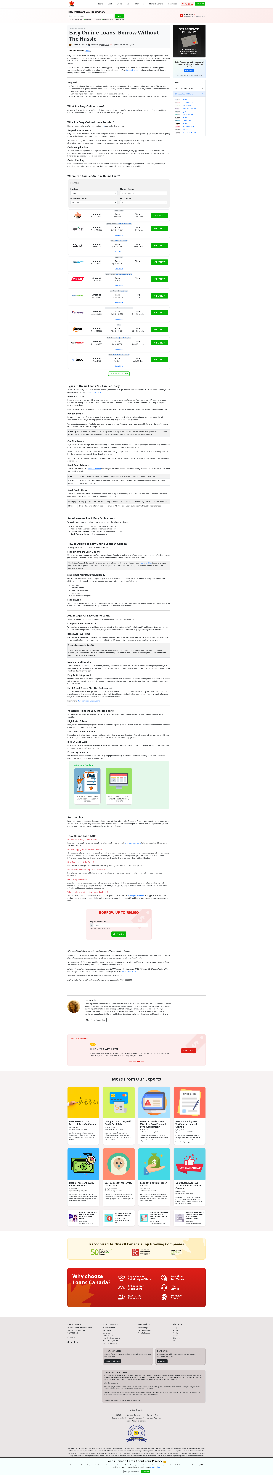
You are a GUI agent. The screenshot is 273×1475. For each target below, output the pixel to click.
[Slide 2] (134, 1061)
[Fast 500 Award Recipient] (176, 1252)
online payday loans (133, 843)
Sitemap (176, 1338)
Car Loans (107, 1333)
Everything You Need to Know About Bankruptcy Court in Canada (159, 1215)
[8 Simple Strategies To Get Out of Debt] (108, 1218)
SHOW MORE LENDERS (119, 373)
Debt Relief (107, 1330)
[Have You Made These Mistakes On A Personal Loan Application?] (154, 1102)
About (175, 1330)
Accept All (145, 1472)
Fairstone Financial (190, 108)
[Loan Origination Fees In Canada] (154, 1164)
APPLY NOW (200, 4)
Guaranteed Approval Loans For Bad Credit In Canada (188, 1185)
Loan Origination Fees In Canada (153, 1184)
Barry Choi (105, 45)
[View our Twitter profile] (71, 1342)
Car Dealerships (144, 1330)
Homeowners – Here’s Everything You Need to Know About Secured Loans (194, 1215)
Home (71, 28)
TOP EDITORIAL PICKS (184, 88)
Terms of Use (152, 1415)
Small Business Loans (111, 1338)
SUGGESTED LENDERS (184, 94)
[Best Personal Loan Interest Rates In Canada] (83, 1102)
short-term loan (94, 468)
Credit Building (109, 1335)
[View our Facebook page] (74, 1342)
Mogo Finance (188, 126)
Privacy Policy (139, 1415)
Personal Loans (109, 1328)
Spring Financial (189, 132)
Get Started (189, 71)
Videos (175, 1335)
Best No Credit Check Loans (89, 701)
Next (119, 16)
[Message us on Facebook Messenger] (68, 1342)
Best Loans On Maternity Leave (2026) (118, 1184)
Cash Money (188, 102)
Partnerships (143, 1328)
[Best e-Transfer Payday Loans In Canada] (83, 1164)
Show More (119, 235)
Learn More (162, 1361)
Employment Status (78, 198)
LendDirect (187, 120)
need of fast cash (94, 392)
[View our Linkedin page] (77, 1342)
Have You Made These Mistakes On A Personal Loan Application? (153, 1124)
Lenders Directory (110, 1343)
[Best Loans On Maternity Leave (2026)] (119, 1164)
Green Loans (188, 114)
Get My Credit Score (112, 1361)
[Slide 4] (142, 1061)
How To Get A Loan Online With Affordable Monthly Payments (118, 799)
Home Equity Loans (110, 1340)
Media (175, 1333)
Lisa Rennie (83, 45)
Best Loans (81, 28)
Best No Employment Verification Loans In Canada (186, 1124)
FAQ (174, 1340)
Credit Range (125, 198)
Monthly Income (127, 189)
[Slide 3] (138, 1061)
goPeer (186, 111)
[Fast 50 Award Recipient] (101, 1252)
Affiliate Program (145, 1333)
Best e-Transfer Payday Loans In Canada (81, 1184)
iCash (185, 117)
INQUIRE (159, 215)
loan (103, 126)
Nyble (185, 129)
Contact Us (71, 1337)
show (88, 51)
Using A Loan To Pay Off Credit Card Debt (118, 1123)
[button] (101, 4)
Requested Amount (98, 921)
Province (74, 189)
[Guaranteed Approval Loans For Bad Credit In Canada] (189, 1164)
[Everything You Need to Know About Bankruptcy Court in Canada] (144, 1218)
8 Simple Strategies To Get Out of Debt (123, 1214)
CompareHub (146, 563)
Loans (75, 28)
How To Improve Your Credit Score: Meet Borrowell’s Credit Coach (88, 1215)
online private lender (136, 895)
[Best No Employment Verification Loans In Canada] (189, 1102)
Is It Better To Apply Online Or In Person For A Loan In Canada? (87, 799)
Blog (175, 1328)
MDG (185, 123)
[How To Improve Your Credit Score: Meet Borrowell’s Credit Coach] (73, 1218)
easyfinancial (188, 105)
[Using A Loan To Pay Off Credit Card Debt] (119, 1102)
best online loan (132, 70)
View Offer (188, 1049)
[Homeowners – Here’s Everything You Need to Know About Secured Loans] (179, 1218)
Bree (185, 99)
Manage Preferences (131, 1472)
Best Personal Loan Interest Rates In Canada (83, 1123)
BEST (177, 82)
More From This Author (95, 1020)
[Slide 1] (130, 1061)
